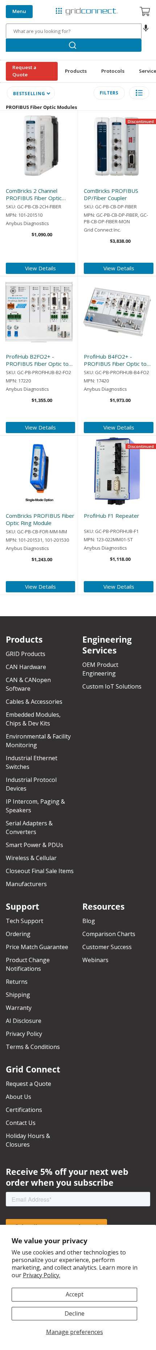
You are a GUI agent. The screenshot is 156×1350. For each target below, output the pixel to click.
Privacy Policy (24, 1034)
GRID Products (25, 654)
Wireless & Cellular (31, 858)
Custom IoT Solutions (111, 686)
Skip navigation (22, 6)
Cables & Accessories (34, 702)
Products (76, 71)
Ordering (18, 934)
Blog (88, 921)
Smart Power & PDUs (34, 845)
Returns (17, 982)
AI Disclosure (23, 1021)
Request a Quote (24, 71)
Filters (109, 93)
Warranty (19, 1008)
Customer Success (107, 947)
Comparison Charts (108, 934)
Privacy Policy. (41, 1275)
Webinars (95, 960)
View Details (40, 268)
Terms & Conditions (33, 1047)
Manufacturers (26, 884)
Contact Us (21, 1123)
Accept (74, 1294)
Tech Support (24, 921)
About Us (18, 1097)
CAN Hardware (26, 667)
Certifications (24, 1110)
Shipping (18, 995)
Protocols (112, 71)
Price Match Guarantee (37, 947)
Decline (75, 1313)
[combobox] (73, 31)
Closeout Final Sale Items (40, 871)
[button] (145, 31)
